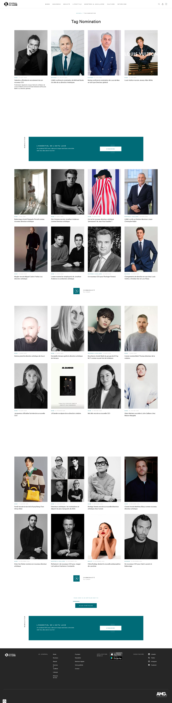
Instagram (154, 661)
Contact (77, 668)
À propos (77, 654)
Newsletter (78, 658)
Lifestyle (77, 4)
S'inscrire (110, 149)
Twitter (153, 658)
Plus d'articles (86, 605)
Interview (122, 4)
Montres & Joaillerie (94, 4)
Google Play (116, 658)
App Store (116, 654)
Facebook (153, 665)
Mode (47, 4)
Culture (111, 4)
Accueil (79, 13)
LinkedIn (153, 654)
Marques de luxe (55, 676)
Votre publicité (79, 665)
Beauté (67, 4)
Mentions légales (79, 661)
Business (57, 4)
